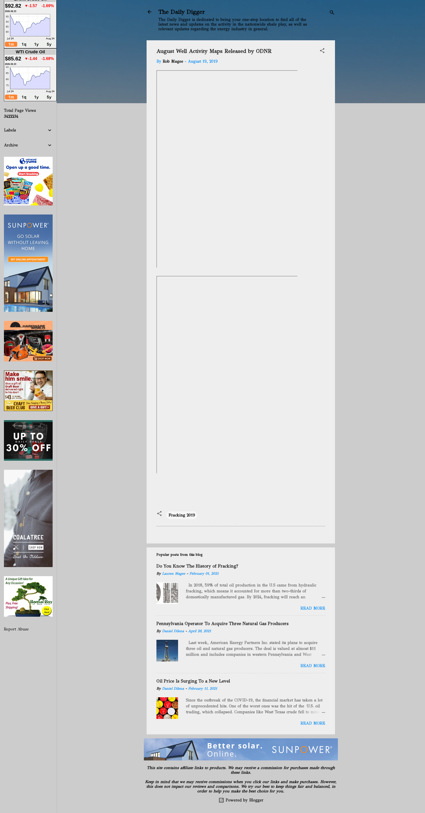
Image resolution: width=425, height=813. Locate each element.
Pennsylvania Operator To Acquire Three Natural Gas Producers (222, 623)
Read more (313, 608)
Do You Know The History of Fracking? (197, 566)
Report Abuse (16, 629)
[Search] (332, 13)
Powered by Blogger (243, 800)
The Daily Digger (181, 11)
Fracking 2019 (181, 515)
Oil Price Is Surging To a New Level (193, 681)
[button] (322, 51)
